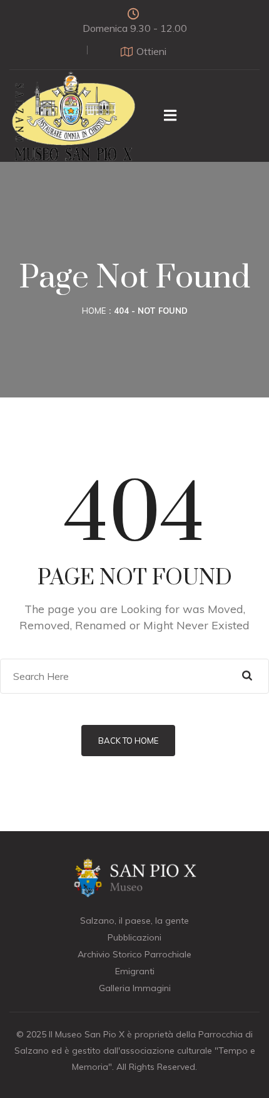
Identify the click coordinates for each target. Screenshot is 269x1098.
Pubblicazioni (134, 937)
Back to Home (128, 741)
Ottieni (151, 51)
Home (94, 311)
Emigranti (135, 971)
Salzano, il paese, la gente (134, 920)
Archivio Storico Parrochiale (134, 954)
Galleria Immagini (135, 988)
